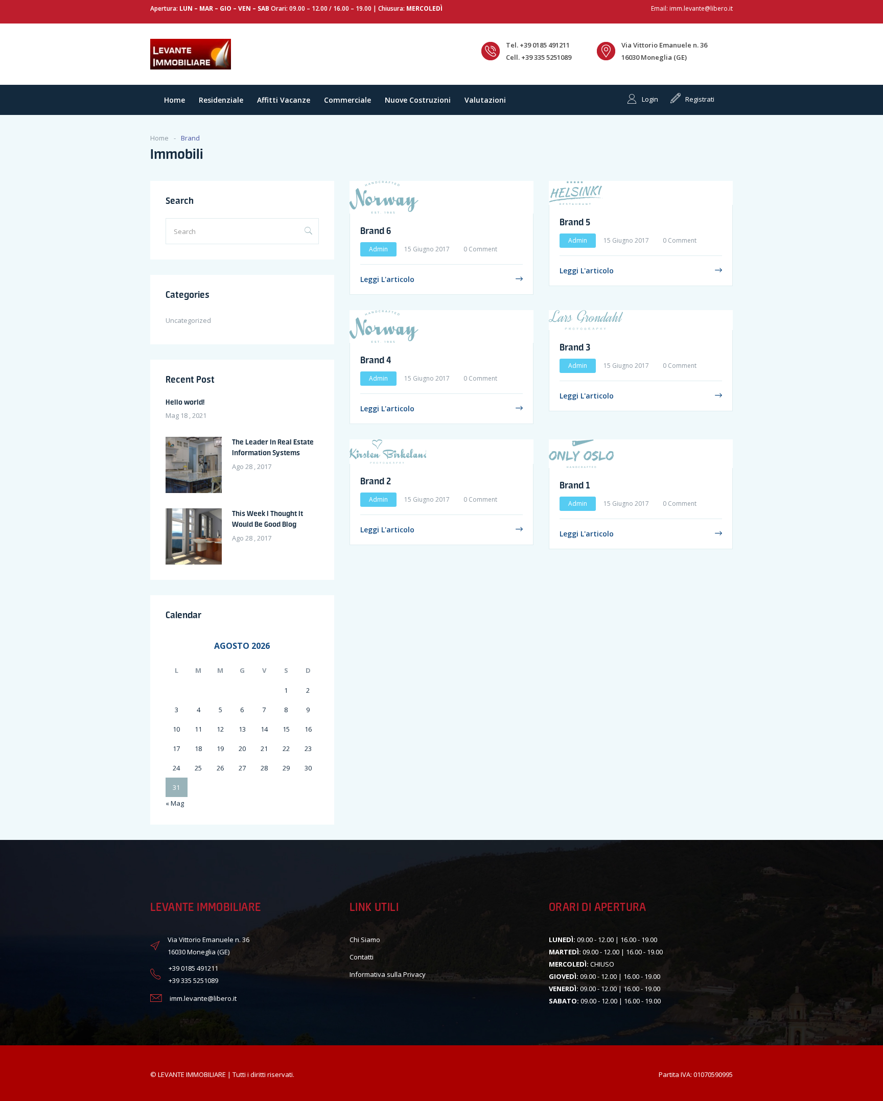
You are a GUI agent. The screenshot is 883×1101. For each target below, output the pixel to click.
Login (650, 99)
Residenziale (221, 100)
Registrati (699, 99)
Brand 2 (375, 480)
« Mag (175, 803)
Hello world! (185, 402)
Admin (378, 249)
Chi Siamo (365, 939)
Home (174, 100)
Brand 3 (575, 347)
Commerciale (347, 100)
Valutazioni (485, 100)
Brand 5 (575, 221)
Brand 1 (575, 484)
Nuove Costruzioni (418, 100)
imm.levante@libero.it (701, 8)
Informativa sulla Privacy (388, 974)
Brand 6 (375, 230)
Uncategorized (188, 320)
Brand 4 (375, 359)
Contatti (362, 957)
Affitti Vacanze (283, 100)
